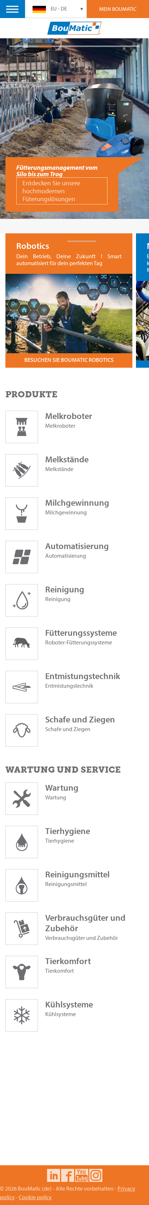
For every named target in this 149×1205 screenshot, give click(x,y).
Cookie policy (35, 1197)
